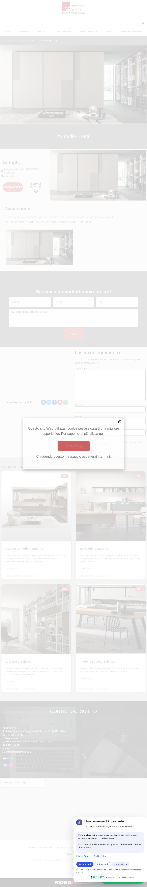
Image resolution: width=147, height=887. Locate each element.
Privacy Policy (83, 856)
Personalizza (120, 864)
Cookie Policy (100, 856)
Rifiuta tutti (102, 864)
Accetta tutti (85, 864)
